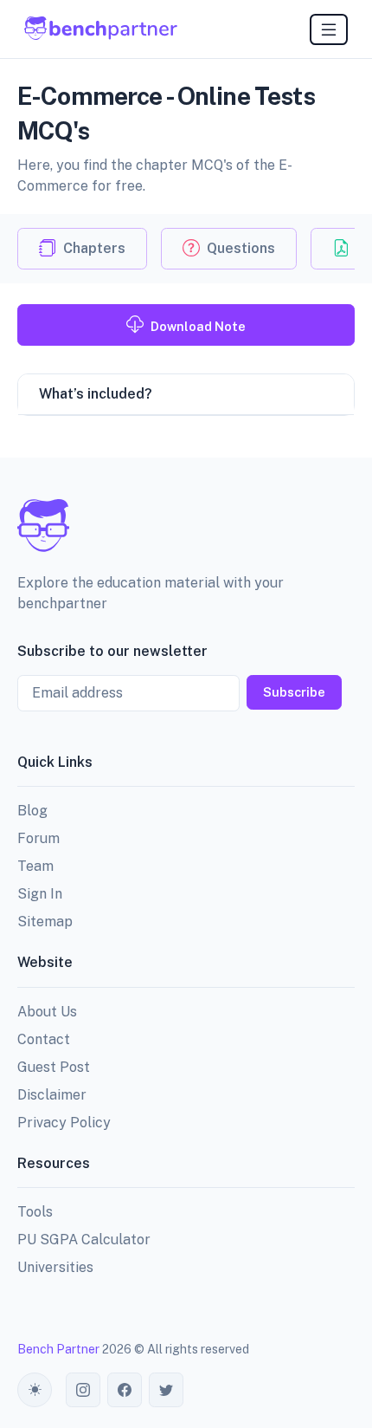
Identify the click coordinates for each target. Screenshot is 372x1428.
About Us (47, 1011)
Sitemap (45, 921)
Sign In (39, 894)
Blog (32, 810)
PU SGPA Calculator (84, 1239)
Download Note (198, 326)
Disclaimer (52, 1095)
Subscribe (294, 692)
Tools (35, 1212)
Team (35, 866)
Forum (38, 838)
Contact (43, 1039)
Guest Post (53, 1067)
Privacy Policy (64, 1122)
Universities (55, 1267)
